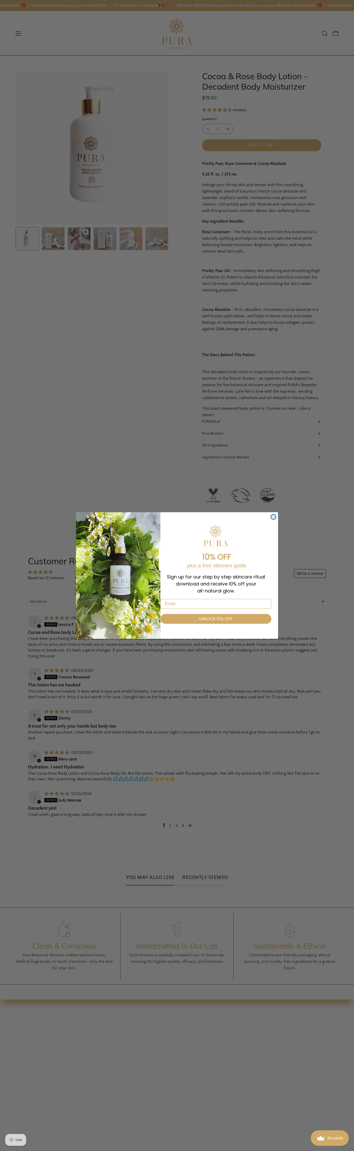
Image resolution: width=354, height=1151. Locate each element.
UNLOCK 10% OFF (216, 619)
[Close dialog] (273, 516)
